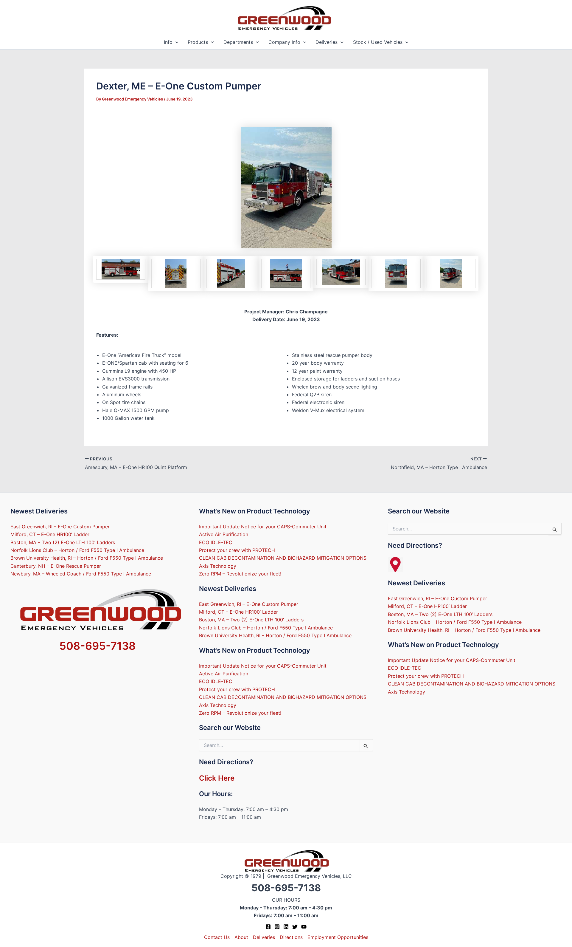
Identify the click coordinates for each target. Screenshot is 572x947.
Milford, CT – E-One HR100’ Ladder (49, 534)
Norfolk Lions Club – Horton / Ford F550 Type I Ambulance (77, 550)
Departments (238, 42)
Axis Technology (217, 566)
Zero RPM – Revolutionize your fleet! (240, 574)
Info (168, 42)
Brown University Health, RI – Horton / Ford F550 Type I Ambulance (86, 558)
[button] (175, 42)
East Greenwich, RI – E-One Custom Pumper (60, 527)
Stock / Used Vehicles (377, 42)
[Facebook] (268, 926)
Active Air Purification (223, 534)
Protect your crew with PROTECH (237, 550)
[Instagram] (277, 926)
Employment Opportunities (337, 937)
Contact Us (217, 937)
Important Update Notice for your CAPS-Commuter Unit (263, 527)
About (241, 937)
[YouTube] (304, 926)
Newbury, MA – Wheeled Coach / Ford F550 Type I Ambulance (80, 574)
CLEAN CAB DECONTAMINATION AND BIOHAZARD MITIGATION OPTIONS (282, 558)
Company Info (284, 42)
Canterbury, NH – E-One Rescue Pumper (55, 566)
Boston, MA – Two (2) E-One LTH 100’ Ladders (62, 542)
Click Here (216, 778)
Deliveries (326, 42)
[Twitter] (295, 926)
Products (198, 42)
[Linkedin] (286, 926)
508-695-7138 (97, 645)
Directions (291, 937)
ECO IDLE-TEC (215, 542)
